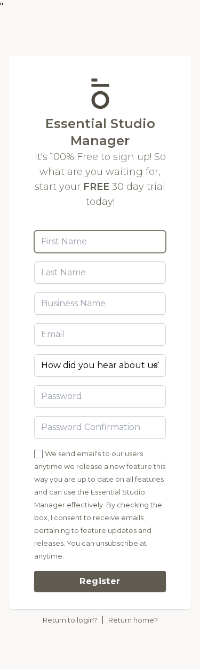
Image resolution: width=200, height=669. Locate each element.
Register (99, 581)
